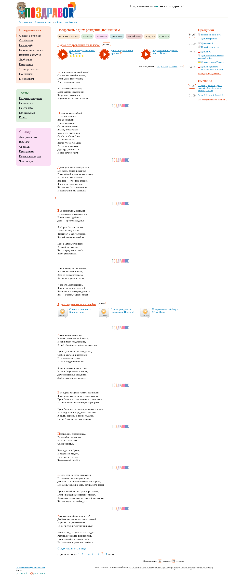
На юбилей (26, 103)
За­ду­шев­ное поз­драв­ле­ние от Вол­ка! (165, 52)
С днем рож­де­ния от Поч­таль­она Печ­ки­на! (122, 310)
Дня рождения (28, 137)
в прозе (164, 66)
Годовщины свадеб (31, 50)
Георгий (201, 85)
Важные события (30, 54)
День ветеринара (209, 39)
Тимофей (219, 95)
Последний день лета (211, 35)
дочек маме (117, 36)
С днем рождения (30, 35)
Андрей (201, 95)
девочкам (87, 36)
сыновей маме (134, 36)
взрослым (164, 36)
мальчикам (101, 36)
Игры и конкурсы (30, 156)
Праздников (26, 151)
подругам (150, 36)
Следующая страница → (73, 548)
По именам (26, 74)
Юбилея (24, 141)
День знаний (207, 43)
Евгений (201, 88)
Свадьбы (24, 146)
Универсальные (29, 69)
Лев (213, 88)
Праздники (26, 64)
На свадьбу (26, 45)
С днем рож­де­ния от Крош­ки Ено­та (80, 310)
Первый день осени (210, 47)
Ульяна (209, 90)
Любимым (25, 59)
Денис (219, 85)
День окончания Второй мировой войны (211, 57)
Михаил (201, 90)
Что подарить (27, 161)
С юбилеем (26, 40)
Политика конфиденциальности (30, 567)
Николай (210, 95)
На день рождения (30, 98)
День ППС (206, 52)
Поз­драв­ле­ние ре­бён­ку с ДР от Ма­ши (165, 310)
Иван (208, 88)
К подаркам (26, 78)
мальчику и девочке (69, 36)
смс (158, 66)
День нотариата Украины (213, 62)
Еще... (23, 117)
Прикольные (27, 112)
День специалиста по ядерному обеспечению (210, 68)
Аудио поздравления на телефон (78, 45)
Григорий (210, 85)
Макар (219, 88)
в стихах (173, 66)
